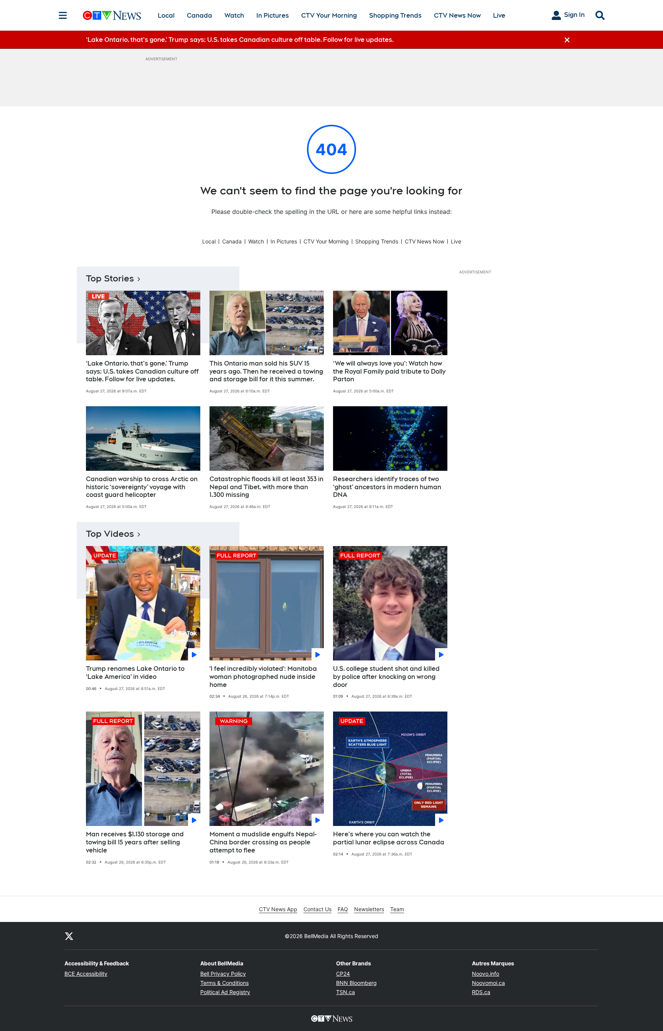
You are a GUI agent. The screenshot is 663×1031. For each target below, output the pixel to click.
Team (397, 909)
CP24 (343, 973)
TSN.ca (345, 992)
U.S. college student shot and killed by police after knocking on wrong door (386, 676)
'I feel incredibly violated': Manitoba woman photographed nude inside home (263, 676)
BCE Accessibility (85, 973)
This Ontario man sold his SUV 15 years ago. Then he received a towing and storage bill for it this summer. (266, 371)
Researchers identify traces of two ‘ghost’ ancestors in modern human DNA (387, 487)
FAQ (343, 909)
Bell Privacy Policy (223, 973)
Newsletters (369, 909)
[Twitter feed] (69, 935)
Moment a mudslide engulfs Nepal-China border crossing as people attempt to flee (263, 842)
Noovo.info (485, 973)
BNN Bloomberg (356, 983)
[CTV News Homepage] (112, 15)
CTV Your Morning (329, 15)
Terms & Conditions (224, 983)
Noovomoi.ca (488, 983)
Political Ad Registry (225, 992)
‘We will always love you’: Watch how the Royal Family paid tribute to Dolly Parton (389, 371)
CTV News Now (457, 15)
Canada (199, 15)
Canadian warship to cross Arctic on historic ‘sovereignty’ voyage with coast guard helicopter (142, 487)
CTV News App (278, 909)
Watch (234, 15)
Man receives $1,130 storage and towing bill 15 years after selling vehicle (135, 842)
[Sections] (63, 15)
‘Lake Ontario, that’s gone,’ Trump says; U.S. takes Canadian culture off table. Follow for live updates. (142, 371)
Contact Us (317, 909)
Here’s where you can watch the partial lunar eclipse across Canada (388, 838)
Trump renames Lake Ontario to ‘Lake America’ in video (135, 672)
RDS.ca (481, 992)
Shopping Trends (395, 15)
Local (166, 15)
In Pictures (272, 15)
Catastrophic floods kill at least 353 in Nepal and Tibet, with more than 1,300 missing (266, 487)
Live (499, 15)
